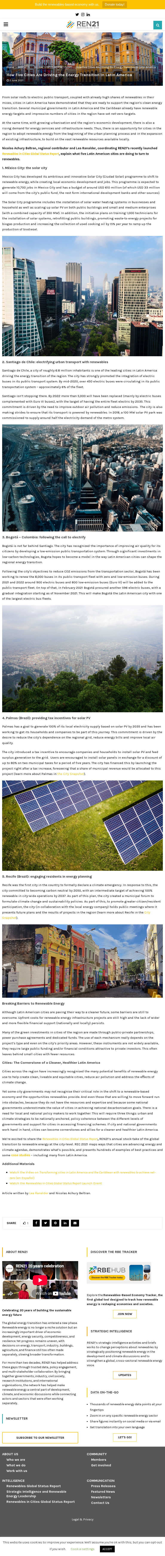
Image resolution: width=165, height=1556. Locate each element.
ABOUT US (10, 1454)
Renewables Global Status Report (33, 1486)
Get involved (101, 1465)
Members (98, 1460)
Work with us (16, 1471)
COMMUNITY (97, 1454)
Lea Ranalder (38, 1193)
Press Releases (103, 1486)
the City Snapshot (70, 774)
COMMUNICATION (101, 1481)
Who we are (15, 1460)
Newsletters (101, 1497)
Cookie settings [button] (83, 1549)
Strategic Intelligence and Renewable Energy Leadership (36, 1494)
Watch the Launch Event (56, 1183)
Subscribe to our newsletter (40, 1438)
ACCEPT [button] (107, 1549)
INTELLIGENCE (13, 1481)
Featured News (103, 1492)
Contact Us (100, 1503)
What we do (16, 1465)
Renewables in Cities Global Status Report (40, 1502)
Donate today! (114, 4)
